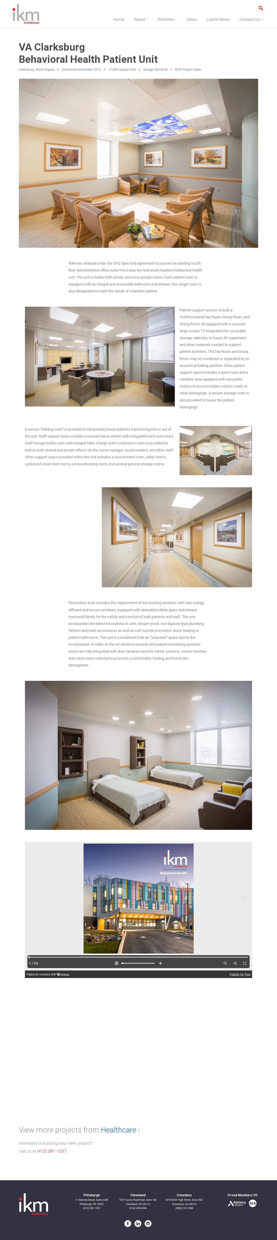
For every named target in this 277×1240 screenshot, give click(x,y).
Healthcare (118, 1130)
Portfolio (166, 19)
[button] (100, 357)
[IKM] (26, 14)
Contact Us (249, 19)
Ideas (192, 19)
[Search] (260, 8)
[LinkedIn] (137, 1223)
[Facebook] (127, 1223)
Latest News (218, 19)
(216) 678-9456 (138, 1208)
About (139, 19)
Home (118, 19)
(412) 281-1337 (52, 1151)
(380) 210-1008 (184, 1208)
